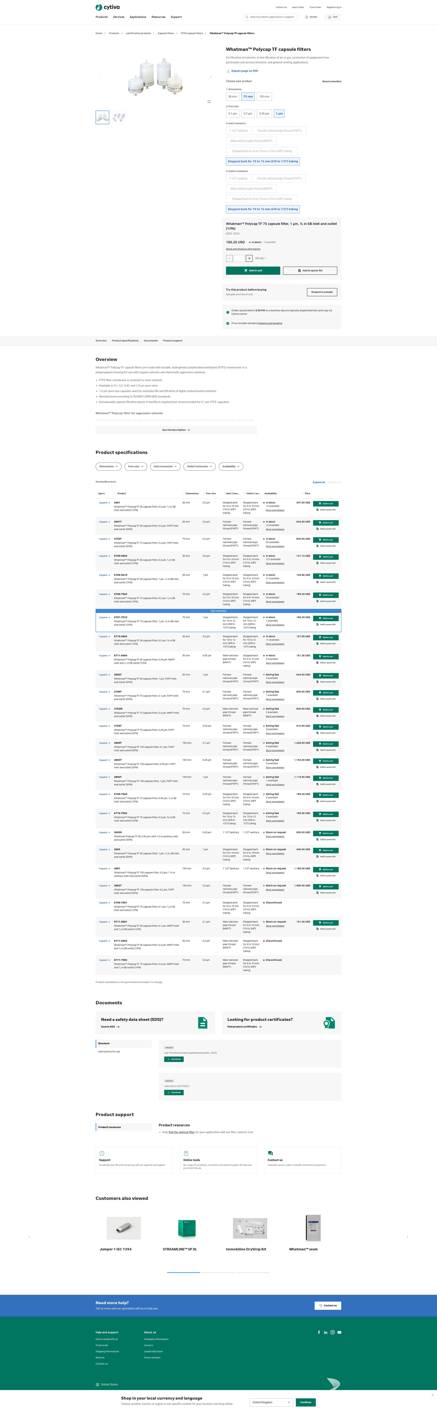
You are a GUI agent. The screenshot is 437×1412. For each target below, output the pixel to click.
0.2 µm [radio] (248, 113)
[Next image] (210, 77)
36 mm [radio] (232, 96)
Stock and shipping (275, 510)
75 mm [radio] (248, 96)
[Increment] (249, 258)
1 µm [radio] (279, 113)
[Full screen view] (209, 101)
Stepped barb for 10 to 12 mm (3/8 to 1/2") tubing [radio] (263, 161)
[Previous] (29, 1237)
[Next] (408, 1237)
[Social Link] (319, 1332)
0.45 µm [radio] (264, 113)
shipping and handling (270, 323)
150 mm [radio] (264, 96)
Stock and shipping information (243, 249)
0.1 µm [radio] (232, 113)
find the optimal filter (182, 1132)
